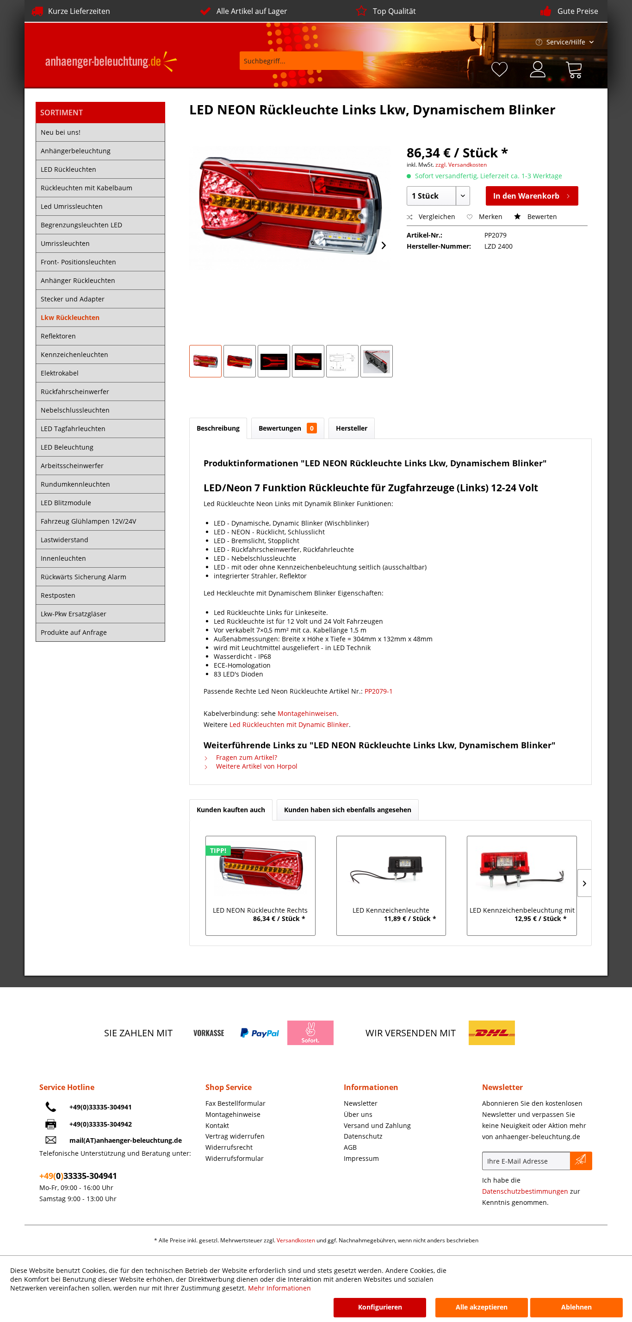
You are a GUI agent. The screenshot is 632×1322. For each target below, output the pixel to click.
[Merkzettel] (501, 68)
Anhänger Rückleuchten (78, 280)
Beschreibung (218, 428)
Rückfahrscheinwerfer (75, 391)
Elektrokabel (60, 373)
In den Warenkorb (526, 196)
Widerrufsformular (234, 1158)
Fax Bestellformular (235, 1103)
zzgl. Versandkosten (461, 165)
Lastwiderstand (64, 539)
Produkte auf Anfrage (74, 632)
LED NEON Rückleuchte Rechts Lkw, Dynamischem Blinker (260, 911)
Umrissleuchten (65, 243)
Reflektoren (58, 336)
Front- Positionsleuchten (78, 261)
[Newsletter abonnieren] (581, 1161)
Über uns (358, 1114)
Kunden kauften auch (231, 809)
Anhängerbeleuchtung (76, 150)
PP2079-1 (379, 691)
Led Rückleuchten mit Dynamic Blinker (289, 724)
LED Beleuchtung (67, 447)
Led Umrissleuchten (72, 206)
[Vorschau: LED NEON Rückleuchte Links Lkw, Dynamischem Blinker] (205, 361)
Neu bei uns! (61, 132)
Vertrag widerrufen (235, 1136)
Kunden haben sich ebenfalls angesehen (347, 809)
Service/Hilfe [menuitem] (566, 42)
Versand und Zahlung (377, 1125)
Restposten (58, 595)
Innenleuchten (63, 558)
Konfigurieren (380, 1307)
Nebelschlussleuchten (75, 410)
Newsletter (361, 1103)
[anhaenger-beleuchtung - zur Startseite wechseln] (111, 63)
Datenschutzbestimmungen (525, 1191)
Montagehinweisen (307, 713)
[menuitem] (295, 65)
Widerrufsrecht (229, 1147)
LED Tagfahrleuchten (73, 428)
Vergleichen (436, 216)
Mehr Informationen (279, 1288)
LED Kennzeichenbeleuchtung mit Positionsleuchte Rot (522, 911)
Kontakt (217, 1125)
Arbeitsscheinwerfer (72, 465)
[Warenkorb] (576, 68)
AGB (350, 1147)
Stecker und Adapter (73, 298)
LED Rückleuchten (68, 169)
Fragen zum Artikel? (245, 757)
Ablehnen (576, 1307)
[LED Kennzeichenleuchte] (391, 868)
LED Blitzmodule (66, 502)
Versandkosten (296, 1240)
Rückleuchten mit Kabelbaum (86, 187)
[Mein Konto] (538, 68)
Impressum (361, 1158)
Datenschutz (363, 1136)
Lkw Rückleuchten (70, 317)
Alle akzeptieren (482, 1307)
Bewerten (541, 216)
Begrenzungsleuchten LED (81, 224)
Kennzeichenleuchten (74, 354)
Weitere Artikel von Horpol (255, 766)
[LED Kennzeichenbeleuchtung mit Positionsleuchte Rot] (522, 868)
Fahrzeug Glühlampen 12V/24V (88, 521)
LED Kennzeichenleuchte (391, 910)
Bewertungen (286, 428)
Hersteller (351, 428)
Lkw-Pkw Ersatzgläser (73, 613)
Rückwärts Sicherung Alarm (83, 576)
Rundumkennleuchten (75, 484)
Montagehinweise (232, 1114)
